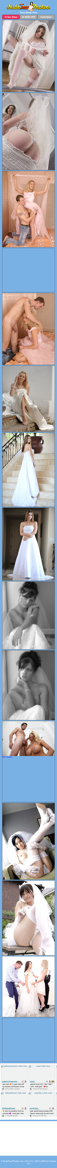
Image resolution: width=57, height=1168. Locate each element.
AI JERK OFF (28, 17)
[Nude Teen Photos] (28, 6)
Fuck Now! (46, 17)
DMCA (44, 1161)
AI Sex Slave (11, 17)
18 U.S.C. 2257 (32, 1161)
